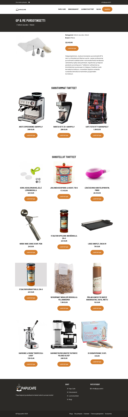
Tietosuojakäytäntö (97, 414)
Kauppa (107, 9)
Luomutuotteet (87, 9)
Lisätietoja (72, 48)
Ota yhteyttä (78, 414)
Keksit (32, 25)
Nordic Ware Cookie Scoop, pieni (31, 244)
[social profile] (29, 2)
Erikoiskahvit (73, 9)
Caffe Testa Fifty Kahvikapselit (97, 127)
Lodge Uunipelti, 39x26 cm (97, 244)
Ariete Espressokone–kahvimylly (31, 127)
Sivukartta (108, 414)
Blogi (99, 9)
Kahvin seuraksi (23, 25)
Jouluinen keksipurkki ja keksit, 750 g (64, 188)
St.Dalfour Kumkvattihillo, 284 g (31, 289)
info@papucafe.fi (106, 2)
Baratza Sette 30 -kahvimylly (64, 127)
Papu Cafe (62, 9)
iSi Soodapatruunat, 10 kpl (97, 353)
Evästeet (86, 414)
